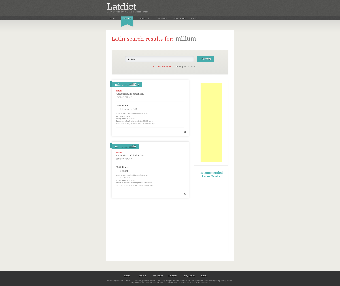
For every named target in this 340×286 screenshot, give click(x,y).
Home (112, 18)
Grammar (162, 18)
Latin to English (163, 66)
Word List (144, 18)
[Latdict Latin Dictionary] (141, 8)
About (194, 18)
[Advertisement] (211, 122)
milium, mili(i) (127, 84)
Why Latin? (179, 18)
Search (127, 18)
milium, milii (125, 146)
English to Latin (187, 66)
